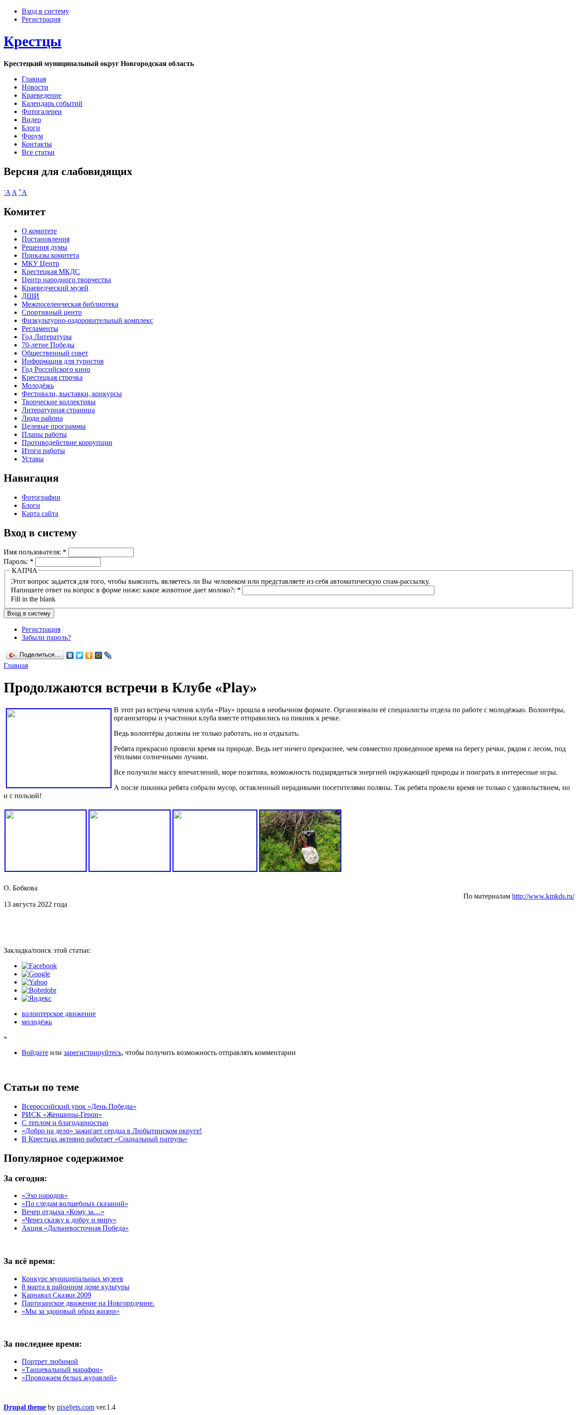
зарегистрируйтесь (92, 1052)
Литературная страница (58, 410)
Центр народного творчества (66, 280)
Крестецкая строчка (52, 377)
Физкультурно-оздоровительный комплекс (87, 320)
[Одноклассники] (89, 655)
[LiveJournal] (108, 655)
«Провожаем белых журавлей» (69, 1378)
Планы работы (44, 434)
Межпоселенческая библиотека (70, 304)
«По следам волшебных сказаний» (75, 1203)
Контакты (37, 144)
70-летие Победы (48, 345)
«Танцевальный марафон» (62, 1369)
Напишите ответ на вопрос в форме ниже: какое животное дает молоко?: (126, 590)
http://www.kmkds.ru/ (543, 896)
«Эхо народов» (45, 1195)
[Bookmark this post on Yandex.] (36, 998)
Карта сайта (40, 513)
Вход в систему (45, 11)
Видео (31, 119)
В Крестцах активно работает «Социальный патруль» (104, 1139)
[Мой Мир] (98, 655)
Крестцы (32, 41)
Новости (35, 87)
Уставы (33, 459)
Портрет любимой (50, 1361)
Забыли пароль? (46, 637)
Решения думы (44, 247)
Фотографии (41, 497)
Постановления (46, 239)
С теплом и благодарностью (65, 1122)
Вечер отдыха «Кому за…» (63, 1212)
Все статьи (38, 152)
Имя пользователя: (35, 552)
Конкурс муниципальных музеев (72, 1278)
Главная (34, 79)
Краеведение (41, 95)
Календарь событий (52, 103)
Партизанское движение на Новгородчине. (88, 1303)
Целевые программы (54, 426)
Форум (32, 136)
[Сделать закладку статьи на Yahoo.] (34, 982)
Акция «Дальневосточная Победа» (75, 1228)
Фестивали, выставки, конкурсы (72, 394)
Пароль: (18, 561)
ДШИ (30, 296)
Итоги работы (43, 450)
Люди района (42, 418)
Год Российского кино (56, 369)
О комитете (39, 231)
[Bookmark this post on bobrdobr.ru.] (39, 990)
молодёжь (37, 1022)
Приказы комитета (50, 255)
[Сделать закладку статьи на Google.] (36, 974)
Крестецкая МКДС (51, 271)
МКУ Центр (40, 263)
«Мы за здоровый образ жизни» (71, 1311)
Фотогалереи (42, 111)
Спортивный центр (52, 312)
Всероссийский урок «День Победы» (79, 1106)
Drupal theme (25, 1407)
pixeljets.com (75, 1407)
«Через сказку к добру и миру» (69, 1220)
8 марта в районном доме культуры (76, 1287)
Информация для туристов (63, 361)
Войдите (35, 1052)
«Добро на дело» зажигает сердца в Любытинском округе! (112, 1131)
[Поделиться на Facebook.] (39, 966)
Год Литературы (47, 337)
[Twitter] (79, 655)
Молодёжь (38, 385)
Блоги (31, 128)
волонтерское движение (59, 1013)
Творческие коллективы (59, 402)
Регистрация (41, 19)
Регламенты (40, 328)
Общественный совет (55, 353)
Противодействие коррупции (67, 442)
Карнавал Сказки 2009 (56, 1295)
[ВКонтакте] (70, 655)
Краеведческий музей (55, 288)
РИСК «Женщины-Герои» (62, 1114)
